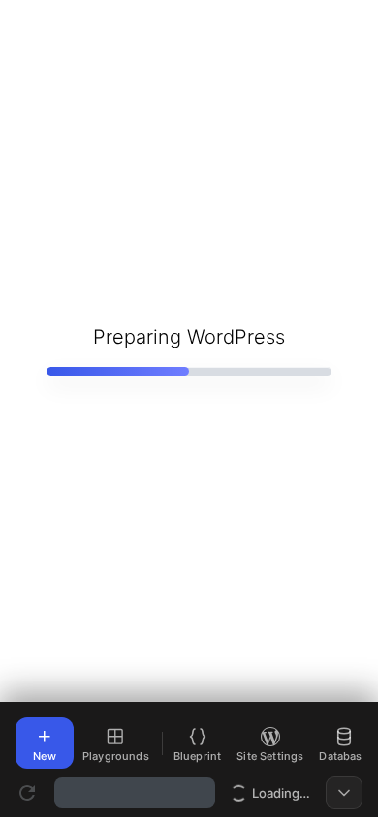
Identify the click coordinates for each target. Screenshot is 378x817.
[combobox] (134, 792)
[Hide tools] (344, 792)
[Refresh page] (27, 792)
